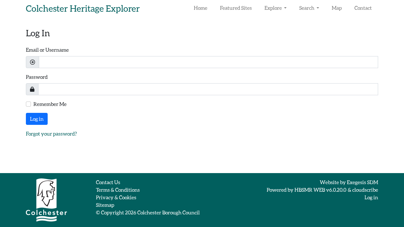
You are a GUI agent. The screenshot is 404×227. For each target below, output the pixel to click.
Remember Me (50, 104)
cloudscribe (365, 190)
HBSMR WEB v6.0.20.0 (320, 190)
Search (307, 8)
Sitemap (105, 205)
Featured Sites (236, 8)
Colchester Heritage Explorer (83, 8)
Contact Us (108, 182)
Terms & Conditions (118, 190)
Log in (37, 119)
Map (337, 8)
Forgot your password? (51, 134)
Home (200, 8)
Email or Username (47, 50)
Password (37, 77)
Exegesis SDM (362, 182)
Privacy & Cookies (116, 197)
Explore (273, 8)
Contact (363, 8)
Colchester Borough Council (168, 212)
